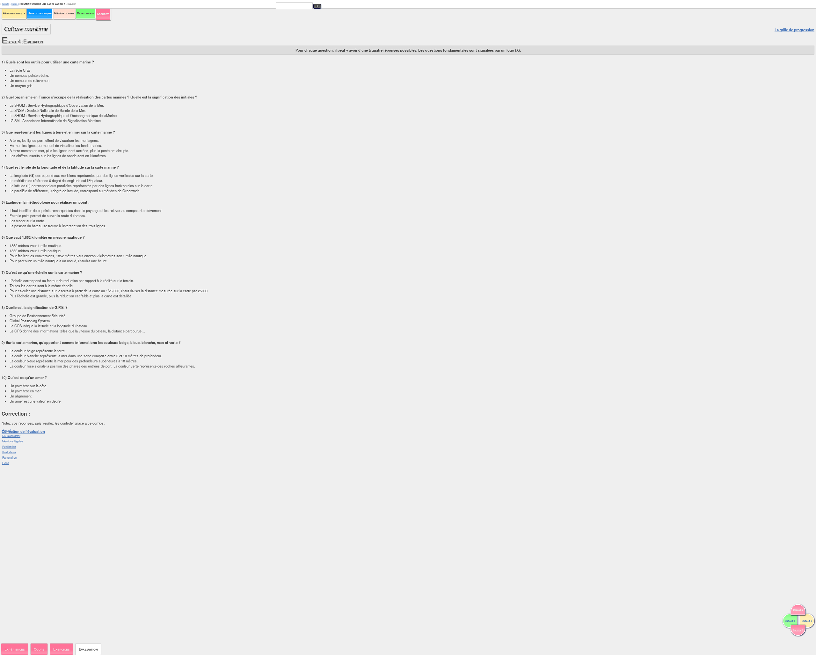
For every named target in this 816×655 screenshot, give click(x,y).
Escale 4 (14, 4)
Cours (39, 649)
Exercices (61, 649)
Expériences (14, 649)
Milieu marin (85, 13)
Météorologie (64, 13)
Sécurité (103, 14)
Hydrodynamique (40, 13)
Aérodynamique (14, 13)
